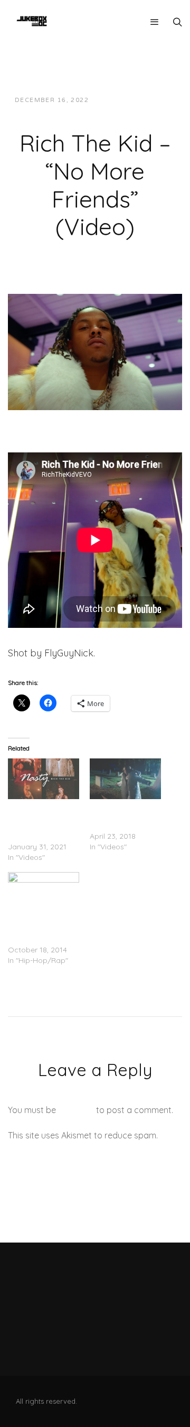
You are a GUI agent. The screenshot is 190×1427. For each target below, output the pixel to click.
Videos (91, 110)
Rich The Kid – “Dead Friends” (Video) (116, 815)
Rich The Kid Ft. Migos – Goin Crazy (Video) (41, 928)
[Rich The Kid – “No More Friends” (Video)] (95, 351)
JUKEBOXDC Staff (133, 100)
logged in (76, 1110)
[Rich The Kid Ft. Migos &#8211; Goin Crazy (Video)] (43, 892)
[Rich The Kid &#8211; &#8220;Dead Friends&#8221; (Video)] (125, 778)
